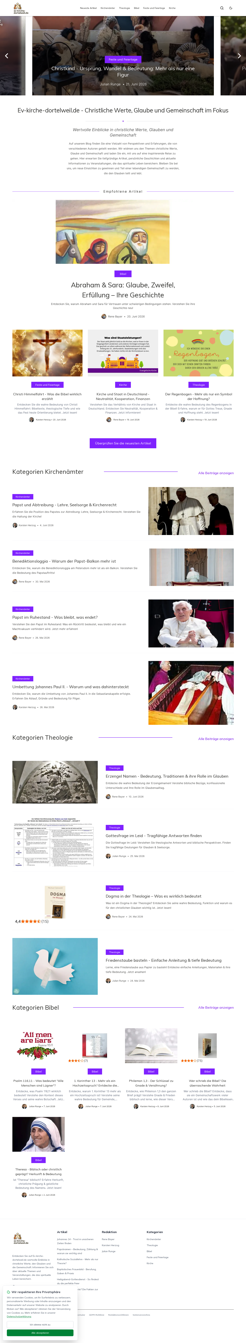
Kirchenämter (108, 8)
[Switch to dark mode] (231, 8)
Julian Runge (108, 1251)
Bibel (136, 8)
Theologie (124, 8)
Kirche (172, 8)
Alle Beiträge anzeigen (216, 473)
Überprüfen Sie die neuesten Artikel (123, 443)
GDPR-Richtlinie (96, 1315)
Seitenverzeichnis (141, 1315)
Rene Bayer (108, 1239)
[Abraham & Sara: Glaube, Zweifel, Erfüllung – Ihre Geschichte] (123, 261)
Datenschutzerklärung (19, 1316)
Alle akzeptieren (40, 1332)
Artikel (62, 1232)
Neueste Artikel (88, 8)
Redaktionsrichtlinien (118, 1315)
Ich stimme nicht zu (40, 1324)
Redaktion (109, 1232)
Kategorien (155, 1232)
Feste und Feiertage (154, 8)
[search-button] (222, 8)
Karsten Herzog (110, 1245)
